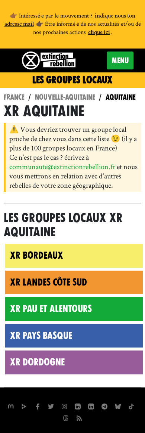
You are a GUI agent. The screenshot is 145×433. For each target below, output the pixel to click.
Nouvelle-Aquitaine (65, 97)
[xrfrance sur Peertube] (24, 405)
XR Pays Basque (41, 335)
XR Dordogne (37, 362)
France (14, 97)
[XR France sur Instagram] (104, 405)
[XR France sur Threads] (65, 417)
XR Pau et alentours (51, 308)
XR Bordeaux (36, 255)
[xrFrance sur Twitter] (50, 405)
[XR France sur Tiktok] (131, 405)
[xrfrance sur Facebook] (37, 405)
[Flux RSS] (79, 417)
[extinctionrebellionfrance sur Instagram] (64, 405)
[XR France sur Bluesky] (117, 405)
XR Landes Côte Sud (48, 282)
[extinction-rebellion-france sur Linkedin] (77, 405)
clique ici (99, 33)
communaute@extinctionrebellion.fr (62, 166)
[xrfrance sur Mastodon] (10, 405)
